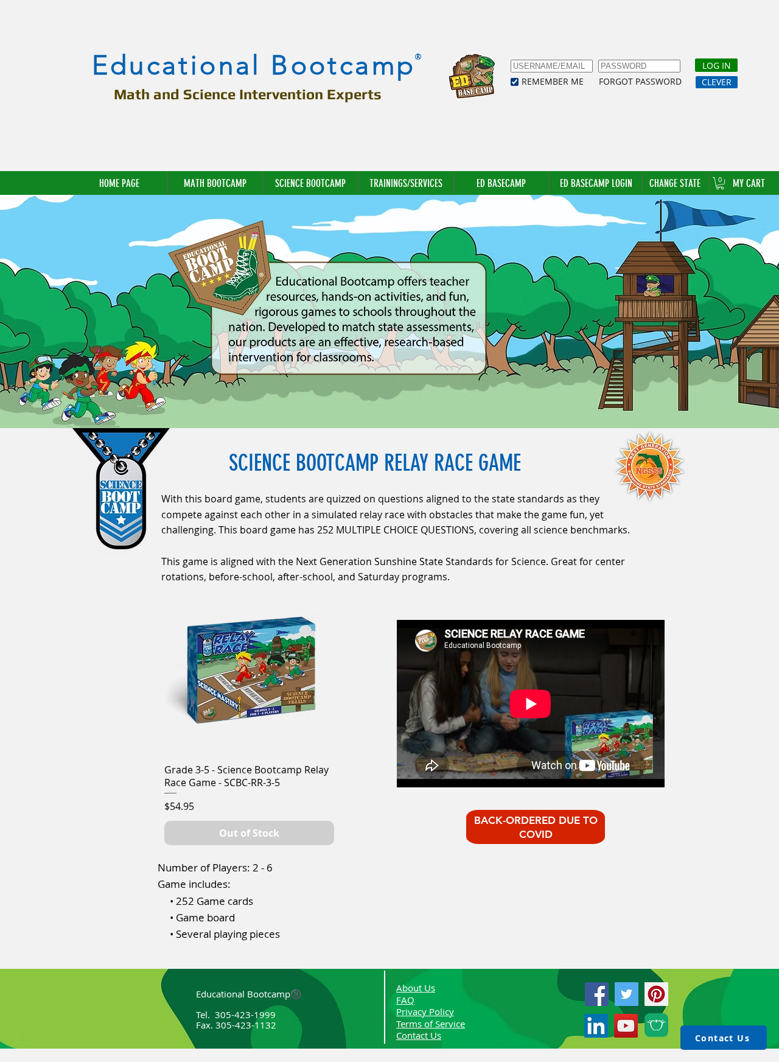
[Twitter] (626, 994)
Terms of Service (430, 1024)
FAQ (405, 1000)
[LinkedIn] (596, 1026)
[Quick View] (249, 669)
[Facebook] (597, 994)
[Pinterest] (656, 994)
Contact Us (418, 1035)
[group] (249, 714)
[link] (720, 183)
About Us (415, 988)
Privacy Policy (425, 1011)
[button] (676, 183)
